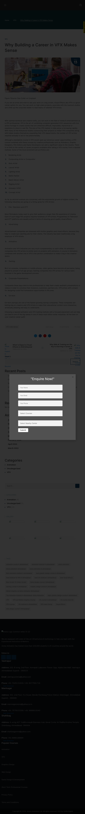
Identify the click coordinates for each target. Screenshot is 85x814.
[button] (73, 377)
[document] (42, 407)
